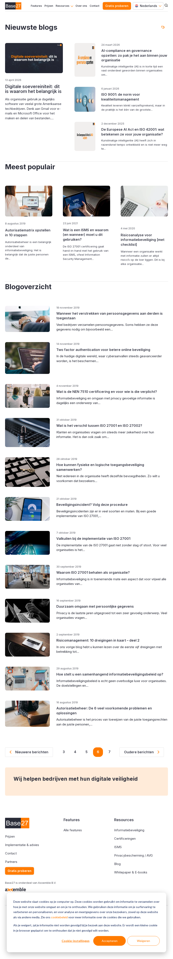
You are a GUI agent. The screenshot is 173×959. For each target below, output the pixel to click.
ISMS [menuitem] (118, 847)
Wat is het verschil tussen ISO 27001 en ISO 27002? (99, 425)
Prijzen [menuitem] (49, 5)
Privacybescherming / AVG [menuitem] (133, 855)
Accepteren (110, 941)
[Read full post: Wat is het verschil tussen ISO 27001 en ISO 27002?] (29, 432)
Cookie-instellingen (75, 941)
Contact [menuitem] (94, 5)
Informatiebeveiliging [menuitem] (129, 830)
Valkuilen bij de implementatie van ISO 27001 (93, 538)
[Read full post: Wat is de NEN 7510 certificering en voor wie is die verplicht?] (29, 396)
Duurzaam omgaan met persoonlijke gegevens (95, 606)
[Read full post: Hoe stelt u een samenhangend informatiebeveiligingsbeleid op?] (29, 678)
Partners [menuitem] (11, 862)
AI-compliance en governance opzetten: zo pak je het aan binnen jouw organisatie (134, 55)
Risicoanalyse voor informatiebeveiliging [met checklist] (142, 240)
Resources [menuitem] (62, 5)
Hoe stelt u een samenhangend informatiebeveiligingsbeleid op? (109, 674)
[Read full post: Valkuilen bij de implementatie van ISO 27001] (29, 543)
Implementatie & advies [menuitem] (22, 845)
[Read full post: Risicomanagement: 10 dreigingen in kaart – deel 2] (29, 645)
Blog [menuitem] (117, 864)
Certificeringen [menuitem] (125, 839)
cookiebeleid (59, 917)
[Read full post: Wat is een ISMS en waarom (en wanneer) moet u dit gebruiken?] (86, 201)
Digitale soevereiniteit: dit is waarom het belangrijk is (33, 89)
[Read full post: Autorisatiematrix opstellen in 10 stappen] (28, 201)
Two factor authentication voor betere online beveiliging (103, 350)
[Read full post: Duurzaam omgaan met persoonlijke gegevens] (29, 611)
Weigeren (143, 941)
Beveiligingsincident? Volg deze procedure (92, 504)
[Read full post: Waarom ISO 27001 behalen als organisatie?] (29, 577)
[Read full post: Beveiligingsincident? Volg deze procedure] (29, 509)
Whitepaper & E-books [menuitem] (130, 872)
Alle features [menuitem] (73, 830)
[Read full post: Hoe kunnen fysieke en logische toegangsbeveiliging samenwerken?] (29, 472)
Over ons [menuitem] (81, 5)
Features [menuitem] (36, 5)
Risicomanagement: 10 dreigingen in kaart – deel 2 (97, 640)
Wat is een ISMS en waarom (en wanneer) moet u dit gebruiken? (85, 235)
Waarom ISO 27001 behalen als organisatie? (93, 572)
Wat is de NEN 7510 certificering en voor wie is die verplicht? (106, 392)
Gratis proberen (116, 6)
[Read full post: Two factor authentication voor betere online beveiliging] (29, 358)
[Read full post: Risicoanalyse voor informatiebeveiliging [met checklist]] (144, 204)
